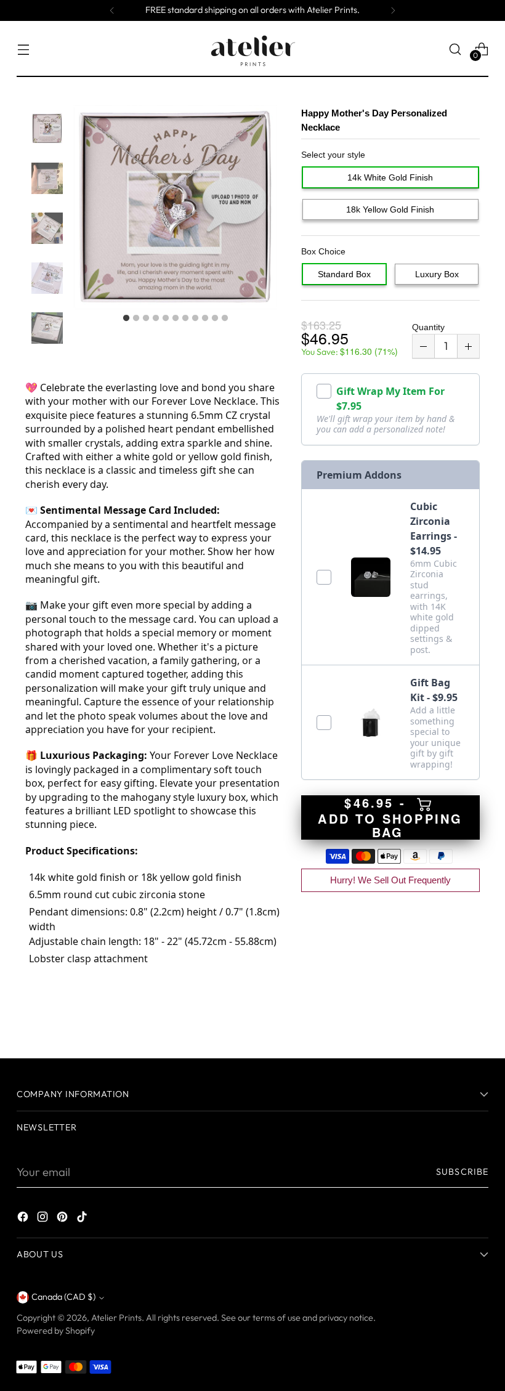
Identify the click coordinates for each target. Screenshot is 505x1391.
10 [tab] (215, 318)
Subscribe (462, 1171)
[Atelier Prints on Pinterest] (63, 1219)
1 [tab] (126, 318)
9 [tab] (205, 318)
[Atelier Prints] (252, 49)
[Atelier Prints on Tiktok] (83, 1219)
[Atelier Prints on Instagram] (43, 1219)
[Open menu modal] (23, 49)
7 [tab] (185, 318)
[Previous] (112, 10)
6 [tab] (175, 318)
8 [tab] (195, 318)
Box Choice (323, 251)
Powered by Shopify (56, 1330)
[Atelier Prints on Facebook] (24, 1219)
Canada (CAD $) (63, 1296)
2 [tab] (136, 318)
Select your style (333, 155)
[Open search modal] (455, 49)
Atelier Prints (116, 1317)
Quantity (428, 327)
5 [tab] (166, 318)
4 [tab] (156, 318)
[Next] (392, 10)
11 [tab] (225, 318)
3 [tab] (146, 318)
